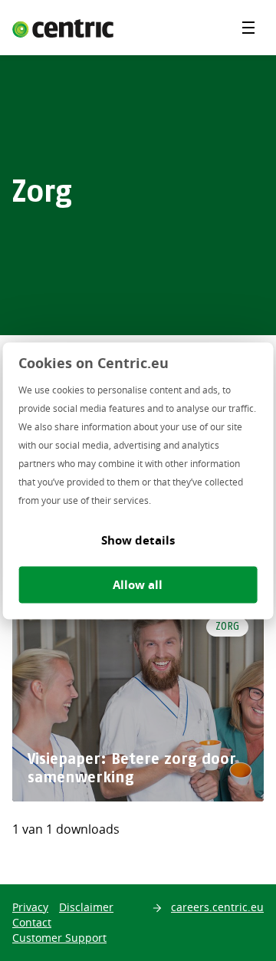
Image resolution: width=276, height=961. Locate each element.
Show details (138, 540)
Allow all (138, 584)
